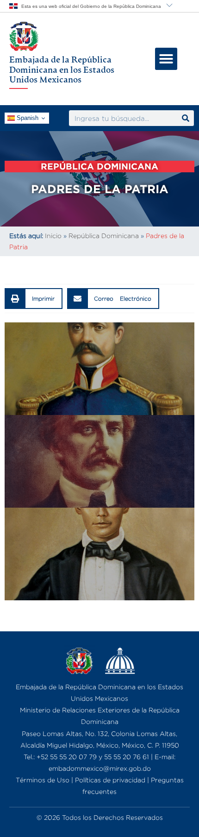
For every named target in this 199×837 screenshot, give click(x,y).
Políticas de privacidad (110, 779)
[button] (166, 59)
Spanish (26, 117)
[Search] (185, 118)
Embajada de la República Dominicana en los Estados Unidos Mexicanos (61, 69)
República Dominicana (103, 235)
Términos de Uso (42, 779)
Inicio (53, 235)
